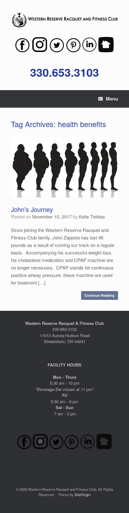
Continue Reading (100, 295)
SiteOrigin (82, 494)
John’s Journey (32, 209)
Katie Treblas (92, 216)
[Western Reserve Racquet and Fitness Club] (64, 20)
